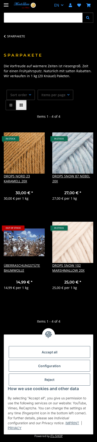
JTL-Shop (56, 436)
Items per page (53, 95)
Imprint (72, 423)
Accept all (49, 352)
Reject (49, 380)
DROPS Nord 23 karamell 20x (17, 178)
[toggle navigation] (6, 3)
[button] (70, 5)
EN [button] (56, 5)
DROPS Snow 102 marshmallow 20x (68, 268)
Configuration (49, 366)
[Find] (87, 18)
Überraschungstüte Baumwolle (22, 268)
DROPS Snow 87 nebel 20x (71, 178)
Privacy (14, 428)
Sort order (18, 95)
